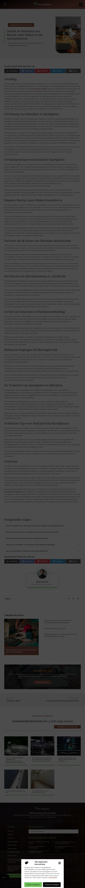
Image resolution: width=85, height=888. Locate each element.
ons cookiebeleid (51, 877)
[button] (60, 863)
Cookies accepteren (33, 884)
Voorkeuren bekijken (52, 884)
